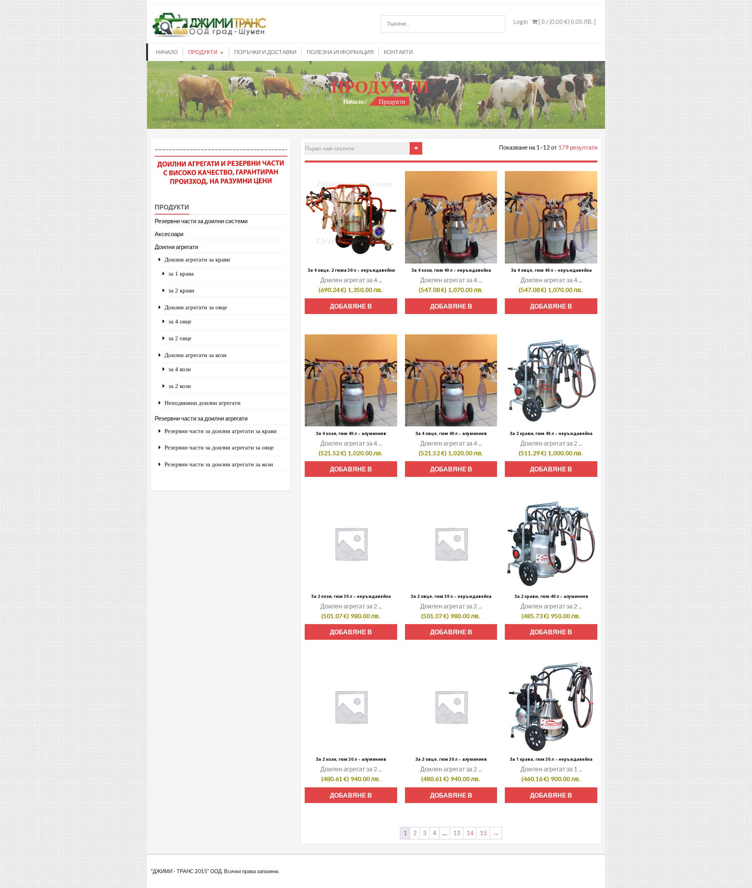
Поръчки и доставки (265, 52)
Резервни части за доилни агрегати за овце (219, 447)
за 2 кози (179, 386)
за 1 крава (181, 273)
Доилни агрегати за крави (197, 259)
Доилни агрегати (176, 246)
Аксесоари (169, 233)
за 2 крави (181, 290)
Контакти (398, 52)
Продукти (202, 52)
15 (483, 832)
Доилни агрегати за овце (195, 307)
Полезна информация (340, 52)
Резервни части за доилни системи (201, 220)
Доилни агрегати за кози (195, 355)
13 (456, 832)
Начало (167, 52)
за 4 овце (180, 321)
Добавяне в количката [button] (351, 308)
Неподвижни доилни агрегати (202, 403)
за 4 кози (179, 369)
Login (520, 21)
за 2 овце (180, 338)
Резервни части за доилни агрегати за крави (220, 431)
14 (470, 832)
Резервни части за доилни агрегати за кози (218, 464)
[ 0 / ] (566, 21)
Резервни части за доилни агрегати (201, 418)
